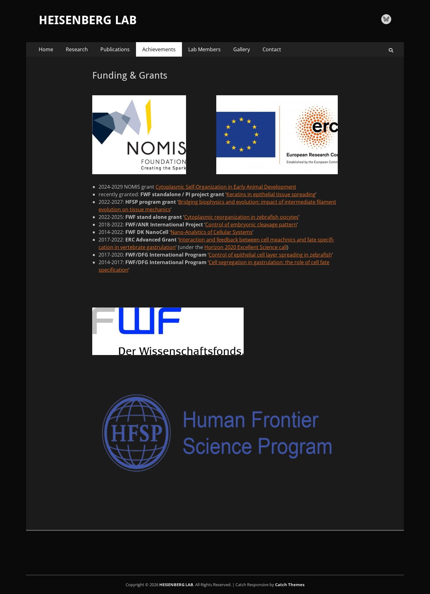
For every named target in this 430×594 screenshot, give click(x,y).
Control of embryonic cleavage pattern (251, 224)
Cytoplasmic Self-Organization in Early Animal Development (226, 186)
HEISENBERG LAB (88, 20)
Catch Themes (289, 584)
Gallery (241, 49)
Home (46, 49)
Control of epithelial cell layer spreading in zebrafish (270, 254)
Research (77, 49)
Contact (272, 49)
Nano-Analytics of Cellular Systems (211, 232)
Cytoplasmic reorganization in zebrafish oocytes (241, 217)
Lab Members (204, 49)
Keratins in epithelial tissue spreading (270, 194)
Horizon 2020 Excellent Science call (245, 247)
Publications (115, 49)
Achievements (159, 49)
